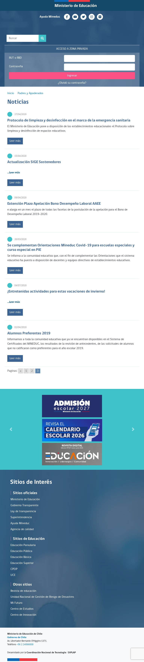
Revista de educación (23, 591)
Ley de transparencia (23, 511)
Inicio (10, 93)
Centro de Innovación (23, 614)
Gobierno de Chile (16, 637)
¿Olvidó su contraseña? (72, 82)
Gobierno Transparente (24, 505)
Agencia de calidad (22, 529)
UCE (13, 575)
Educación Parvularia (23, 545)
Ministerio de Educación (76, 6)
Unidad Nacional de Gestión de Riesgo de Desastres (42, 597)
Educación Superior (22, 563)
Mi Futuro (16, 602)
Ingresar (72, 75)
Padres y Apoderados (30, 93)
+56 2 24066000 (25, 644)
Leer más (15, 141)
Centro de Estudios (22, 608)
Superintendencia (21, 517)
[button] (11, 429)
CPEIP (13, 569)
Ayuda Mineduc (50, 16)
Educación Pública (21, 551)
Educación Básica (20, 557)
